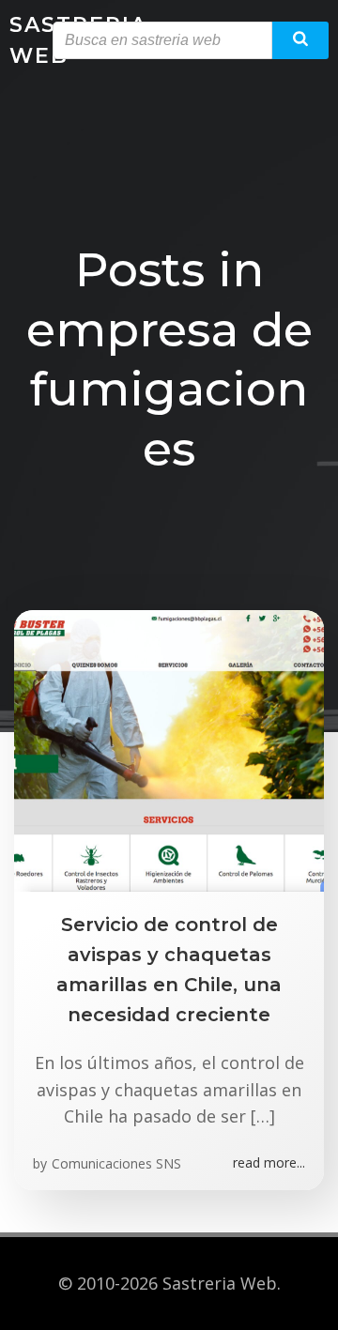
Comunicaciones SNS (116, 1163)
